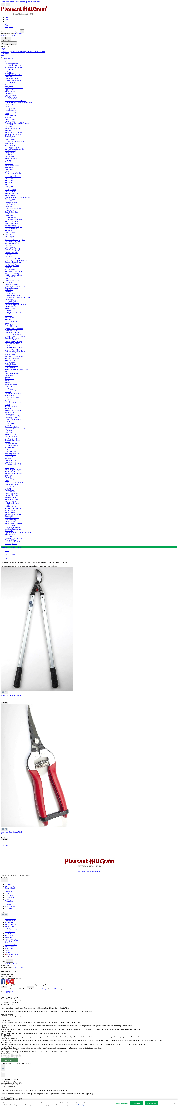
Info (6, 17)
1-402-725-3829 (17, 968)
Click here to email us (10, 963)
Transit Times (9, 926)
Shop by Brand (10, 946)
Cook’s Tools (9, 895)
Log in (3, 48)
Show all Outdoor (11, 444)
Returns (7, 928)
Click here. (18, 34)
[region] (89, 1103)
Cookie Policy (80, 1105)
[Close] (1, 1072)
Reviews (29, 52)
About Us (4, 35)
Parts (6, 25)
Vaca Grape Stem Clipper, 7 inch (11, 832)
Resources (8, 937)
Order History (21, 52)
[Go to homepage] (24, 14)
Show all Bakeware (11, 236)
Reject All (137, 1103)
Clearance (8, 19)
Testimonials (9, 943)
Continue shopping (10, 44)
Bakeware (8, 890)
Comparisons (9, 27)
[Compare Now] (3, 1066)
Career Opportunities (12, 930)
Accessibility (9, 956)
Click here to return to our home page (89, 872)
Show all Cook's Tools (12, 327)
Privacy (7, 952)
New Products (9, 948)
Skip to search (19, 2)
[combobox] (10, 32)
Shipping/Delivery (11, 924)
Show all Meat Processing (13, 177)
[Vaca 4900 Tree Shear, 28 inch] (37, 690)
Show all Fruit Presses (12, 166)
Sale (6, 21)
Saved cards (5, 53)
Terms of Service (54, 989)
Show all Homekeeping (12, 416)
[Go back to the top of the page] (3, 1069)
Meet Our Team (10, 932)
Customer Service (10, 919)
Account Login (10, 921)
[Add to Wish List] (4, 692)
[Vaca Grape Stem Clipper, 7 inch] (46, 827)
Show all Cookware (11, 284)
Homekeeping (9, 897)
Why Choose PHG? (11, 941)
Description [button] (4, 845)
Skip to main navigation (32, 2)
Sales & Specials (10, 906)
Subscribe (30, 987)
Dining (7, 893)
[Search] (22, 31)
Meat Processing (10, 886)
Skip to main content (8, 2)
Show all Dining (10, 390)
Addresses (36, 52)
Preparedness (9, 901)
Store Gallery (9, 935)
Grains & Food (10, 888)
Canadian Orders (12, 955)
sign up (5, 50)
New (6, 23)
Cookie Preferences (9, 1060)
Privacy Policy (41, 989)
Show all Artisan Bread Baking (15, 149)
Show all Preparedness (12, 479)
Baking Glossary (10, 939)
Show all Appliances (11, 64)
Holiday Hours (10, 922)
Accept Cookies (151, 1103)
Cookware (8, 892)
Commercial (9, 903)
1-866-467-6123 (15, 966)
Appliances (8, 884)
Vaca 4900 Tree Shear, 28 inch (11, 695)
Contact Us (11, 35)
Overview (4, 52)
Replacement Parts (11, 945)
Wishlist (42, 52)
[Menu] (8, 4)
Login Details (12, 52)
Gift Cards (8, 908)
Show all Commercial (12, 518)
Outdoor (7, 899)
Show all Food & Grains (13, 201)
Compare (4, 702)
